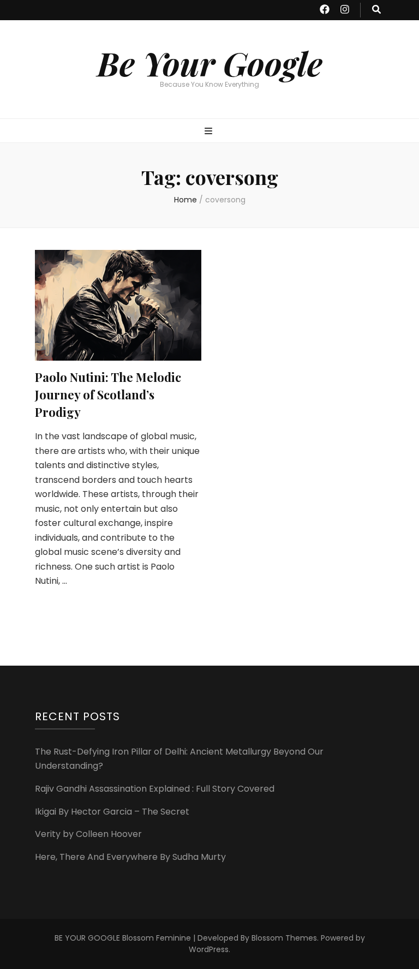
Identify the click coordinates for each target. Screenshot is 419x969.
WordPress (209, 949)
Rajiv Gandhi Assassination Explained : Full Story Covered (154, 788)
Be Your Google (209, 63)
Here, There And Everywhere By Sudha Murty (130, 857)
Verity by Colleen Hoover (88, 834)
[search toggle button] (376, 10)
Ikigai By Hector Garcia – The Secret (112, 811)
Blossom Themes (284, 937)
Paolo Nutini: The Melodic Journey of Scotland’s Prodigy (108, 394)
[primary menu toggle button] (210, 131)
